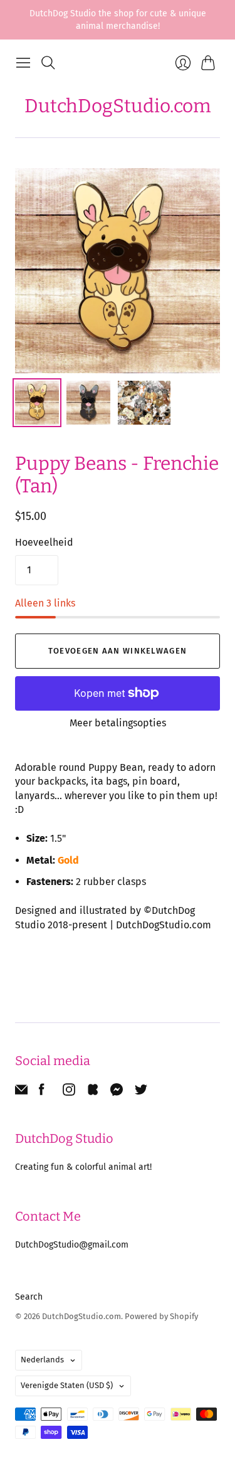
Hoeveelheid (44, 542)
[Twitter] (141, 1092)
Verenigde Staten (67, 1385)
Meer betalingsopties (118, 723)
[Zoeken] (48, 63)
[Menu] (23, 63)
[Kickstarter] (92, 1092)
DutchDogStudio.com (117, 106)
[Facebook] (41, 1092)
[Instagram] (69, 1092)
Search (29, 1296)
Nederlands (42, 1359)
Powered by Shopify (161, 1316)
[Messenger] (116, 1092)
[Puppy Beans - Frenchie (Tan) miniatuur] (37, 403)
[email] (21, 1092)
